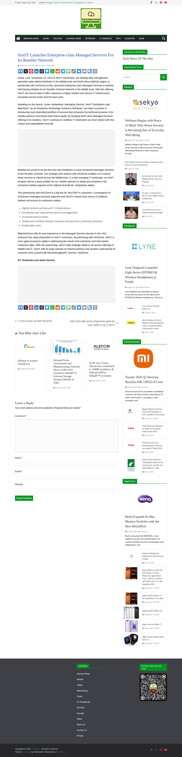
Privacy (80, 735)
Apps (118, 38)
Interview (90, 38)
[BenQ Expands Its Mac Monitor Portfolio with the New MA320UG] (145, 499)
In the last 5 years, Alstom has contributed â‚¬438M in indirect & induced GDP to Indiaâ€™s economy (101, 369)
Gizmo (46, 38)
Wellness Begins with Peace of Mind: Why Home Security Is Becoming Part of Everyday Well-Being (144, 128)
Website (19, 484)
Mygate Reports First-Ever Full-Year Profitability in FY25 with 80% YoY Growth (153, 412)
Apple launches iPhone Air (152, 611)
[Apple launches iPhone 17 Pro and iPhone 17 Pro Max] (131, 599)
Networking (82, 690)
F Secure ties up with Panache (35, 320)
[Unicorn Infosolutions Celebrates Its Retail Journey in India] (131, 558)
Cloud (79, 696)
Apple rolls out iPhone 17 (152, 624)
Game (141, 38)
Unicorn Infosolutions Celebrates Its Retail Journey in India (153, 556)
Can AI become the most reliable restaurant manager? (152, 211)
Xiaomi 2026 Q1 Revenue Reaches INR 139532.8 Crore (144, 379)
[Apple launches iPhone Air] (131, 613)
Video (79, 719)
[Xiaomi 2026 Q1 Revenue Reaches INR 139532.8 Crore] (145, 359)
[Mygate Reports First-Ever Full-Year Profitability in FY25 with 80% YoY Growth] (131, 413)
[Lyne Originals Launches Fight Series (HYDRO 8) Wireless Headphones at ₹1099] (145, 246)
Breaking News (31, 38)
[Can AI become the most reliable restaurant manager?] (131, 213)
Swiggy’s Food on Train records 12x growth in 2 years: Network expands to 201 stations (69, 3)
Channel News (73, 38)
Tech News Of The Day (138, 58)
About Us (81, 724)
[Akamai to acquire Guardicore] (31, 341)
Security (80, 707)
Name (18, 458)
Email (18, 471)
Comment (20, 416)
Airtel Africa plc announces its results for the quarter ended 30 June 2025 (152, 429)
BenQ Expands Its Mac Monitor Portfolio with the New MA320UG (142, 521)
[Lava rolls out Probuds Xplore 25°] (131, 309)
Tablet (80, 685)
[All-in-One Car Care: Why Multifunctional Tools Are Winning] (131, 180)
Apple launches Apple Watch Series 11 (153, 638)
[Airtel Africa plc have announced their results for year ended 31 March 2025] (131, 447)
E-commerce (105, 38)
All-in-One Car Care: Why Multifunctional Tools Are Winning (152, 179)
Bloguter (130, 38)
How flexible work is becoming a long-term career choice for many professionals (144, 163)
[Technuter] (18, 38)
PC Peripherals (83, 702)
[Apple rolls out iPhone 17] (131, 626)
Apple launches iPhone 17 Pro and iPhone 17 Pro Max (152, 597)
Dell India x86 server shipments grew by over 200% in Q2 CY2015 (92, 323)
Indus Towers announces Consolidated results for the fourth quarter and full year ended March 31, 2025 (152, 464)
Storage (80, 713)
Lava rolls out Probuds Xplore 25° (150, 307)
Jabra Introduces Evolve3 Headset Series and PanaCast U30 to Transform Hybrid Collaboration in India (153, 324)
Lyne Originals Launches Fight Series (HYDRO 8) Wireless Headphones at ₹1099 (141, 275)
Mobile (80, 679)
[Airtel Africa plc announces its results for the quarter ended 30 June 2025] (131, 430)
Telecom (57, 38)
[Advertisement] (67, 148)
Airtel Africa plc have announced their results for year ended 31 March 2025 (152, 445)
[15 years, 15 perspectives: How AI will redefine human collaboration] (131, 197)
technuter (41, 65)
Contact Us (82, 730)
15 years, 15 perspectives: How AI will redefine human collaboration (153, 196)
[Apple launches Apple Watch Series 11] (131, 640)
